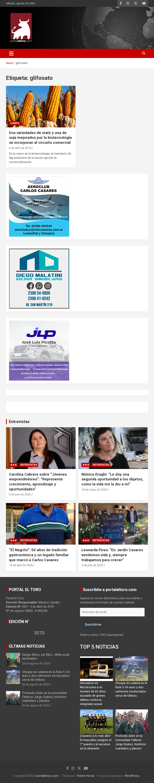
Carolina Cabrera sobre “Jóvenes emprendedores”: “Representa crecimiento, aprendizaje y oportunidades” (38, 481)
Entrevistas (19, 421)
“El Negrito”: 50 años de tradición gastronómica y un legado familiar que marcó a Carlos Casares (39, 555)
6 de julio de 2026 (20, 494)
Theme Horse (85, 776)
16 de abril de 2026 (21, 565)
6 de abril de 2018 (20, 148)
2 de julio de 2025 (92, 565)
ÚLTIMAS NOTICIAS (27, 646)
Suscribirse (93, 624)
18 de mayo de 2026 (94, 489)
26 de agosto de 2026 (35, 663)
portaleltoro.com (47, 776)
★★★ (13, 464)
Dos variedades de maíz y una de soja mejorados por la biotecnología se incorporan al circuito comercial (40, 137)
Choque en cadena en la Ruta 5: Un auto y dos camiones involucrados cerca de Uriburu (46, 675)
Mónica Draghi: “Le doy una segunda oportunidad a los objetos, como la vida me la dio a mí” (112, 479)
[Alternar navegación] (11, 53)
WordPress (132, 776)
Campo (14, 123)
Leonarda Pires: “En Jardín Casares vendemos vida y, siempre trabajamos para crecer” (112, 555)
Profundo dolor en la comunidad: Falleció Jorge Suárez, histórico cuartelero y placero (44, 696)
